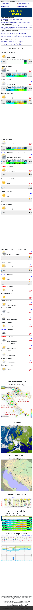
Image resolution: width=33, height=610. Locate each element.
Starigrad (3, 31)
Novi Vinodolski (12, 27)
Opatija (2, 25)
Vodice (17, 33)
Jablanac (21, 27)
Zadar (6, 31)
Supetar (14, 36)
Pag (8, 28)
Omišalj (13, 25)
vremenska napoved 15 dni (6, 604)
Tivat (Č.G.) (8, 44)
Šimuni (5, 28)
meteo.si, (23, 597)
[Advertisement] (16, 120)
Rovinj (19, 22)
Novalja (2, 28)
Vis (23, 36)
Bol (17, 36)
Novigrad (10, 22)
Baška (26, 25)
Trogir (2, 36)
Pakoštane (3, 33)
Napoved (7, 608)
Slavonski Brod (10, 19)
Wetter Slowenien (16, 605)
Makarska (8, 38)
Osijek (5, 19)
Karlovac (16, 19)
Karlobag (11, 28)
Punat (23, 25)
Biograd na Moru (25, 31)
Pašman (19, 31)
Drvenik (8, 36)
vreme (9, 601)
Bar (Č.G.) (19, 44)
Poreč (13, 22)
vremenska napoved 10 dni (22, 602)
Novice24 (30, 604)
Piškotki (5, 601)
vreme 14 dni (13, 602)
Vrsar (16, 22)
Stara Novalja (28, 27)
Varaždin (20, 19)
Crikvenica (6, 27)
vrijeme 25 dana (23, 604)
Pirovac (10, 33)
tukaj (25, 385)
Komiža (26, 36)
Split (11, 36)
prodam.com (8, 605)
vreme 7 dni (26, 601)
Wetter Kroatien (23, 605)
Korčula (6, 41)
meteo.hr (14, 598)
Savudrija (3, 22)
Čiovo (5, 36)
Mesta (3, 608)
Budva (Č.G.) (14, 44)
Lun (24, 27)
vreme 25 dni (20, 601)
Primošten (24, 33)
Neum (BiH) (3, 44)
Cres (28, 25)
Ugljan (12, 31)
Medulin (28, 22)
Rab (18, 27)
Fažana (22, 22)
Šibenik (20, 33)
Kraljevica (9, 25)
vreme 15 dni (14, 601)
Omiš (29, 36)
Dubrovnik (21, 41)
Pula (25, 22)
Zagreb (2, 19)
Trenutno (12, 608)
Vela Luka (3, 41)
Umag (6, 22)
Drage (7, 33)
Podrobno (17, 608)
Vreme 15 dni (5, 3)
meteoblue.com (25, 598)
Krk (20, 25)
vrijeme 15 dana (16, 604)
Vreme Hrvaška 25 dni (23, 6)
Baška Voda (3, 38)
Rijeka (5, 25)
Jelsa (21, 36)
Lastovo (10, 41)
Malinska (17, 25)
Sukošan (15, 31)
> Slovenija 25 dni (24, 608)
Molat (9, 31)
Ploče (14, 41)
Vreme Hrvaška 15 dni (23, 3)
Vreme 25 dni (5, 6)
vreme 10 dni (7, 602)
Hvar (19, 36)
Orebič (16, 41)
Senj (17, 27)
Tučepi (11, 38)
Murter (13, 33)
